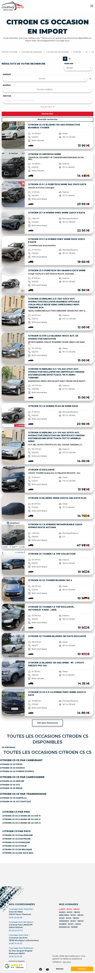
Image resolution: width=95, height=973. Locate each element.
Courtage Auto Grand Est (21, 909)
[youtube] (47, 969)
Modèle (7, 85)
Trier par (68, 64)
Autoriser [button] (82, 969)
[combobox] (45, 78)
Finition (7, 96)
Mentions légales (16, 961)
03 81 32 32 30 (15, 917)
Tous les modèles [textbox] (44, 89)
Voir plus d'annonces (47, 723)
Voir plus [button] (67, 962)
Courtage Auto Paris (18, 935)
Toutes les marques (31, 52)
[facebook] (40, 969)
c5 (86, 52)
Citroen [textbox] (42, 79)
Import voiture (9, 52)
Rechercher (47, 114)
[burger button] (91, 5)
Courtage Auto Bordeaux (21, 922)
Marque (7, 74)
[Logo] (13, 5)
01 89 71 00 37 (15, 943)
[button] (14, 966)
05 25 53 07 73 (15, 930)
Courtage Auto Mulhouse (21, 948)
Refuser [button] (59, 969)
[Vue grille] (70, 59)
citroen (77, 52)
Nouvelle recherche (47, 119)
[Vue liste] (65, 59)
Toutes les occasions (57, 52)
